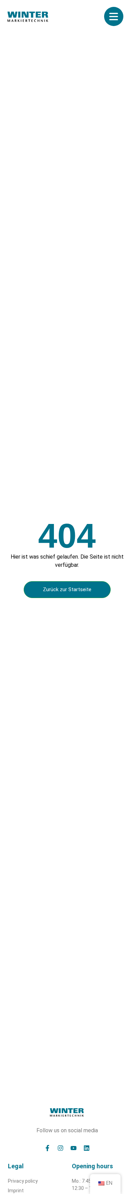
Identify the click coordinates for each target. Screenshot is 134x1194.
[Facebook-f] (47, 1148)
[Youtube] (73, 1148)
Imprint (16, 1190)
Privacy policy (23, 1181)
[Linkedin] (86, 1148)
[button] (12, 1181)
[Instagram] (60, 1148)
